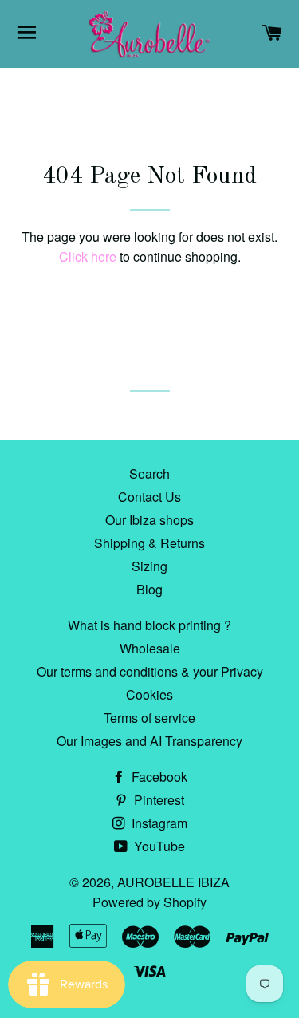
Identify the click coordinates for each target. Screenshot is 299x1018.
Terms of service (149, 717)
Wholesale (150, 648)
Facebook (157, 776)
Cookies (149, 694)
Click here (87, 256)
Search (149, 473)
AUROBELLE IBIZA (173, 882)
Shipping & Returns (149, 543)
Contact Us (149, 496)
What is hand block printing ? (149, 625)
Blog (149, 589)
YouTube (158, 846)
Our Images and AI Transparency (149, 741)
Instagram (157, 823)
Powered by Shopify (149, 902)
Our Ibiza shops (149, 520)
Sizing (149, 566)
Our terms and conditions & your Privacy (150, 671)
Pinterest (157, 800)
